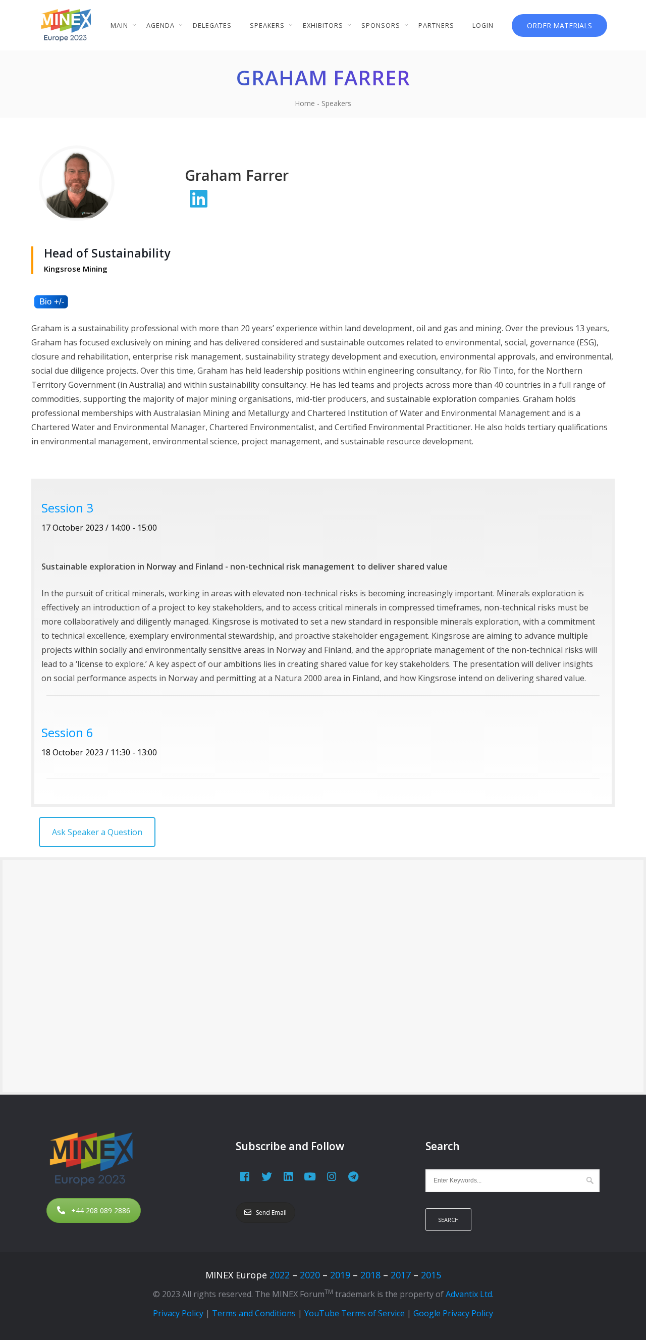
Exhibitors (323, 25)
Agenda (160, 25)
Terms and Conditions (254, 1313)
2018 (370, 1275)
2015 (431, 1275)
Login (483, 25)
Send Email (271, 1212)
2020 (310, 1275)
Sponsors (380, 25)
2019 (340, 1275)
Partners (436, 25)
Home (305, 103)
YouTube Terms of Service (354, 1313)
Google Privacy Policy (453, 1313)
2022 (280, 1275)
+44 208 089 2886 (100, 1210)
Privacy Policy (178, 1313)
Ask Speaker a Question (97, 832)
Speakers (267, 25)
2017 (401, 1275)
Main (119, 25)
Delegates (212, 25)
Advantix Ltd (469, 1294)
